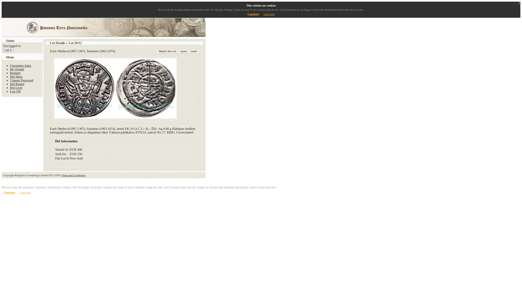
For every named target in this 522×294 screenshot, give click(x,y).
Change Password (21, 80)
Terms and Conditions (73, 175)
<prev (183, 51)
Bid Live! (16, 87)
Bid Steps (16, 76)
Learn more (269, 14)
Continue (253, 14)
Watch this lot (167, 51)
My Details (17, 69)
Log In (8, 49)
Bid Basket (17, 84)
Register (15, 73)
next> (194, 51)
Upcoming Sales (20, 65)
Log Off (15, 91)
